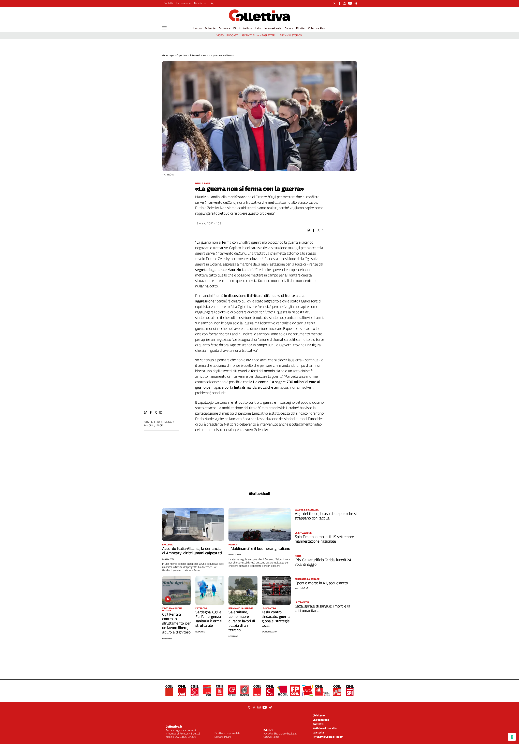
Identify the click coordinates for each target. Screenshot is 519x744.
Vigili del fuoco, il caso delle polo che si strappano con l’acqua (326, 515)
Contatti (168, 3)
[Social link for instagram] (344, 3)
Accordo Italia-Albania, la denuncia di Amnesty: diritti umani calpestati (192, 550)
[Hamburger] (164, 28)
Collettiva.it (174, 726)
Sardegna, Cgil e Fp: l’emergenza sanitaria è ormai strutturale (208, 619)
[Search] (212, 3)
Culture (289, 28)
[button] (308, 230)
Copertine (182, 55)
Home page (168, 55)
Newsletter (200, 3)
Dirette (300, 28)
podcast (232, 35)
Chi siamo (319, 715)
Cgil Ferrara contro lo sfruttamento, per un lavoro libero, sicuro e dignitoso (176, 623)
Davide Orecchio (269, 632)
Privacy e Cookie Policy (328, 736)
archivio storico (291, 35)
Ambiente (210, 28)
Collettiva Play (316, 28)
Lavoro (197, 28)
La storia (318, 732)
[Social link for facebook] (339, 3)
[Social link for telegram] (355, 3)
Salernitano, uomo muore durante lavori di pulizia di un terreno (241, 621)
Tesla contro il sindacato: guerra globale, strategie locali (276, 619)
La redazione (183, 3)
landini (148, 425)
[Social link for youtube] (350, 3)
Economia (224, 28)
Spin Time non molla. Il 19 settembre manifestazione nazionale (324, 538)
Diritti (236, 28)
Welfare (247, 28)
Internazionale (273, 28)
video (220, 35)
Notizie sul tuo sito (325, 728)
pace (159, 425)
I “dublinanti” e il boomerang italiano (259, 548)
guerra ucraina (161, 422)
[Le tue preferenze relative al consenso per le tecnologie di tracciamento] (512, 737)
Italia (258, 28)
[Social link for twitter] (334, 3)
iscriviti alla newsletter (258, 35)
